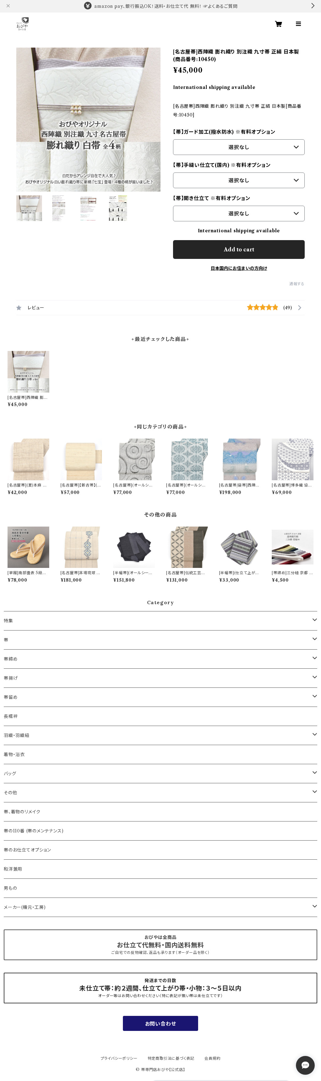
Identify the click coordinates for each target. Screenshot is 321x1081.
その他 (10, 792)
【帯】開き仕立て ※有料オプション (211, 198)
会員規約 (212, 1058)
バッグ (10, 773)
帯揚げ (11, 678)
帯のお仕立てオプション (27, 850)
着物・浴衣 (14, 754)
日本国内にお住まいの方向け (239, 268)
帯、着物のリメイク (22, 812)
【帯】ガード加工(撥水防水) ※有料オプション (224, 132)
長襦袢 (11, 716)
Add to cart (239, 249)
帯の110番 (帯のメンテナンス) (34, 831)
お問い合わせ (160, 1024)
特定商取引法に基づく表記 (171, 1058)
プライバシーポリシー (119, 1058)
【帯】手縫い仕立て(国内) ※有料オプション (222, 165)
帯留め (11, 697)
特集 (8, 621)
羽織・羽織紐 (16, 735)
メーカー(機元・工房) (25, 907)
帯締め (11, 659)
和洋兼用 (13, 869)
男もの (10, 888)
